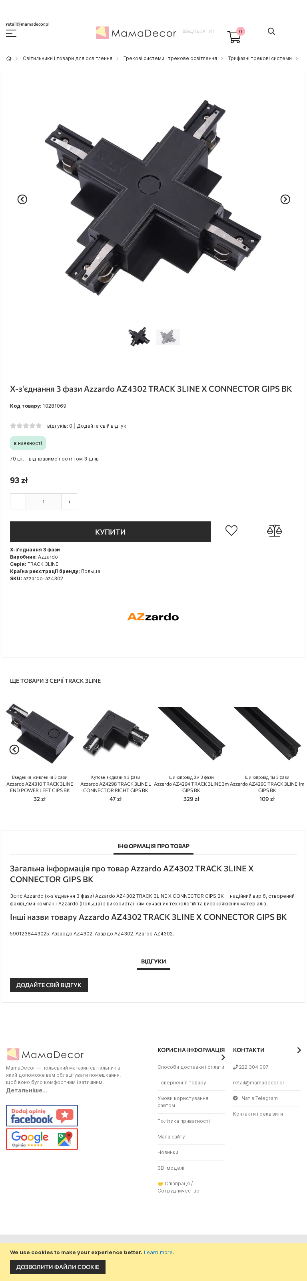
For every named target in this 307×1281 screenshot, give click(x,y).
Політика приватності (183, 1121)
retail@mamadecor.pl (258, 1083)
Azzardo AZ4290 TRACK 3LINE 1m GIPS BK (267, 784)
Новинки (167, 1152)
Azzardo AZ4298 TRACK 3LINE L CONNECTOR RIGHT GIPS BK (115, 784)
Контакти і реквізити (258, 1114)
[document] (154, 1262)
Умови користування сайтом (182, 1101)
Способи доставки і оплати (190, 1067)
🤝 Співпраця (173, 1183)
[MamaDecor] (137, 34)
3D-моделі (170, 1168)
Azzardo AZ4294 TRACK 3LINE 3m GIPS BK (191, 784)
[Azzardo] (153, 645)
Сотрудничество (178, 1191)
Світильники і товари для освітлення (67, 58)
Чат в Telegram (260, 1098)
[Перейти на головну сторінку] (9, 58)
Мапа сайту (171, 1137)
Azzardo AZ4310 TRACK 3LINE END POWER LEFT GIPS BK (39, 784)
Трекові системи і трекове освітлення (170, 58)
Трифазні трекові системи (260, 58)
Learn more (158, 1252)
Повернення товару (181, 1083)
